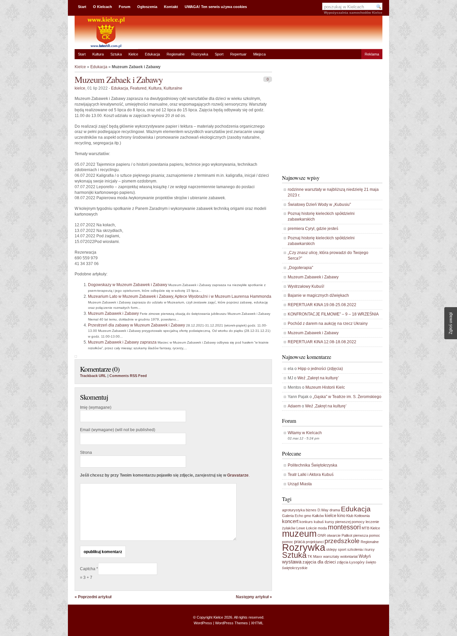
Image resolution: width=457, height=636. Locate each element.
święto (371, 562)
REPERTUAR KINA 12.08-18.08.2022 (322, 342)
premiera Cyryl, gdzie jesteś (313, 228)
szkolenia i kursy (361, 549)
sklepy (331, 549)
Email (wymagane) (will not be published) (117, 429)
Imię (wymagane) (95, 407)
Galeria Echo (292, 516)
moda (322, 528)
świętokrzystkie (294, 568)
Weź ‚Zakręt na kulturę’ (318, 378)
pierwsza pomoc (366, 535)
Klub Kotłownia (358, 516)
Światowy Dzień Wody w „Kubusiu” (319, 204)
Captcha (88, 568)
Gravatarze (238, 475)
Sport (219, 54)
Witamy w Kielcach (305, 432)
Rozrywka (199, 54)
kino (341, 515)
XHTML (257, 623)
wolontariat (349, 556)
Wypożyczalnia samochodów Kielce (353, 12)
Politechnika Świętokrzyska (312, 465)
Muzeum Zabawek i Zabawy (113, 313)
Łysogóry (357, 562)
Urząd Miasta (300, 484)
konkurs (306, 522)
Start (82, 7)
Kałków (318, 516)
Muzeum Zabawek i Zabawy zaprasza (122, 342)
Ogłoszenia (147, 7)
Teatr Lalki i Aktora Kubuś (311, 474)
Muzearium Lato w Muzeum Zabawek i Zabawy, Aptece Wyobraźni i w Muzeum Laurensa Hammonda (179, 296)
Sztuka (116, 54)
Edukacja (152, 54)
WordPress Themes (231, 623)
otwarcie (334, 535)
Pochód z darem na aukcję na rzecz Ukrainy (328, 323)
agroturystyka (293, 510)
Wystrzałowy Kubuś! (306, 286)
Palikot (347, 535)
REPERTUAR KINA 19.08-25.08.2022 (322, 304)
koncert (290, 521)
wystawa (291, 561)
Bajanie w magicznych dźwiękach (318, 295)
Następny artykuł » (254, 597)
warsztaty (331, 556)
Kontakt (171, 7)
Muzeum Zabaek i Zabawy (119, 79)
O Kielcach (102, 7)
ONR (321, 535)
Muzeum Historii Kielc (325, 387)
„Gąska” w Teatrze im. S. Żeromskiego (347, 396)
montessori (344, 527)
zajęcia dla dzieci (319, 561)
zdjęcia (342, 562)
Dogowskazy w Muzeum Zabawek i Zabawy (127, 284)
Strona (86, 452)
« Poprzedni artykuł (93, 597)
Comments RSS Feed (128, 376)
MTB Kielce (371, 528)
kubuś (319, 522)
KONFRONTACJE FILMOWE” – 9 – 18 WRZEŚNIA (333, 314)
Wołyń (365, 556)
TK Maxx (314, 556)
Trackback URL (93, 376)
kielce (80, 88)
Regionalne (176, 54)
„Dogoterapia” (300, 267)
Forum (124, 7)
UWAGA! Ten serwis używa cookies (216, 7)
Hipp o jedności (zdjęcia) (320, 368)
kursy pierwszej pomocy (345, 522)
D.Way (323, 510)
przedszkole (342, 540)
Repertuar (238, 54)
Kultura (98, 54)
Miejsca (259, 54)
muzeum (299, 534)
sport (342, 549)
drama (335, 510)
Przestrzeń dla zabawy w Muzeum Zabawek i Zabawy (136, 325)
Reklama (372, 54)
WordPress (203, 623)
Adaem (294, 406)
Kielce (133, 54)
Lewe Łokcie (306, 528)
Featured (138, 88)
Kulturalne (173, 88)
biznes (311, 510)
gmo (307, 516)
